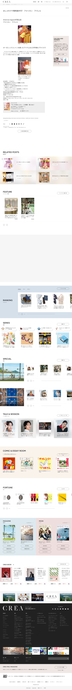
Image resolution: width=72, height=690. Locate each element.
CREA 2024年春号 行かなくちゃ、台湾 (28, 643)
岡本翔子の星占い (62, 617)
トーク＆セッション (47, 1)
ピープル (15, 659)
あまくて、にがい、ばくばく (52, 625)
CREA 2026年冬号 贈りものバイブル (28, 624)
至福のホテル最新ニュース (18, 624)
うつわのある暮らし (17, 630)
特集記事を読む (9, 548)
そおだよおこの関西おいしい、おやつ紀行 (18, 627)
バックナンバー (29, 522)
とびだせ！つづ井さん (51, 620)
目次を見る (9, 545)
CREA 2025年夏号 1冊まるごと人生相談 (29, 630)
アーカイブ (4, 631)
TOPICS (4, 636)
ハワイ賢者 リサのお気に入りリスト (18, 621)
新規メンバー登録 (61, 54)
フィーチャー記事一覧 (63, 193)
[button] (4, 225)
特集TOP (27, 615)
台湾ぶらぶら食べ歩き (17, 617)
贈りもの (4, 617)
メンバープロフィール (29, 659)
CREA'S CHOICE (5, 634)
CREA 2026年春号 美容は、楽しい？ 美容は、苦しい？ (30, 621)
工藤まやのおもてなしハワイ (18, 623)
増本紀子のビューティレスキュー (18, 638)
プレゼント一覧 (56, 63)
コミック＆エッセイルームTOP (63, 455)
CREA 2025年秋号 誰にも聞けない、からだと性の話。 (30, 627)
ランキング (4, 629)
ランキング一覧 (63, 288)
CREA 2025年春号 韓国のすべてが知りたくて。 (30, 633)
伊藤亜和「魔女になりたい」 (52, 617)
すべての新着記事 (5, 615)
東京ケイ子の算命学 (63, 622)
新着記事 (34, 1)
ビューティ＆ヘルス (6, 625)
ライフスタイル (6, 120)
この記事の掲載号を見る (24, 131)
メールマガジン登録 (60, 667)
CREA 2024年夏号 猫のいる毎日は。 (28, 641)
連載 (38, 1)
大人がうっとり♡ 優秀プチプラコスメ (18, 635)
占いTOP (63, 488)
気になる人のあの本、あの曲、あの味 (41, 618)
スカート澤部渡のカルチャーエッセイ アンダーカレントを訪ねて (52, 628)
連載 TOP (63, 324)
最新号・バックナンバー (6, 659)
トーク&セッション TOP (63, 415)
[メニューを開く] (67, 2)
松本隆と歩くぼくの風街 (40, 621)
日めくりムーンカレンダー (63, 623)
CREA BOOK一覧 (63, 564)
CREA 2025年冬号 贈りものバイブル (28, 636)
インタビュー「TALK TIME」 (52, 623)
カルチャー (4, 622)
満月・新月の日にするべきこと (64, 625)
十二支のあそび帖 (51, 622)
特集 (41, 1)
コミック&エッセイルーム (56, 1)
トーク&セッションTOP (40, 615)
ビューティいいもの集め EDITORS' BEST (17, 633)
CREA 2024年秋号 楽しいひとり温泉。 (28, 638)
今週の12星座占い (62, 620)
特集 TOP (63, 360)
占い (63, 1)
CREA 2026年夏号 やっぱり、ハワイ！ (28, 618)
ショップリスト (9, 551)
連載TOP (15, 615)
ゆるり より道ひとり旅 (51, 630)
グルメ (4, 620)
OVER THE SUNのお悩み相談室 (41, 623)
